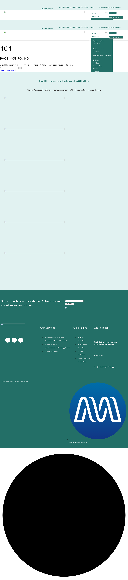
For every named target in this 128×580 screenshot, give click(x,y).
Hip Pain (95, 69)
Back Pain (96, 63)
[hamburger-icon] (106, 12)
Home (94, 13)
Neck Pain (96, 60)
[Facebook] (14, 340)
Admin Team (96, 44)
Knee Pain (96, 72)
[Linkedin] (20, 340)
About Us (95, 16)
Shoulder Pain (97, 66)
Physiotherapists (98, 41)
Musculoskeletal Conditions (102, 55)
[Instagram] (7, 340)
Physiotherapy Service (97, 49)
